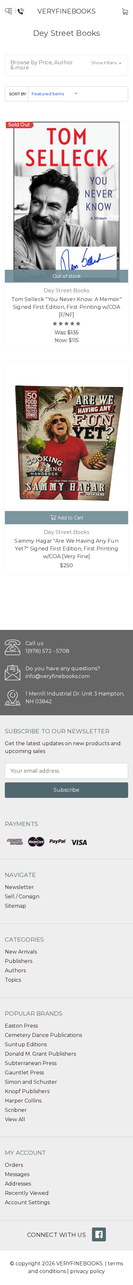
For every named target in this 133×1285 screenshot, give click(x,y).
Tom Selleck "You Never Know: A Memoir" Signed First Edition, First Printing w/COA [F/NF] (66, 307)
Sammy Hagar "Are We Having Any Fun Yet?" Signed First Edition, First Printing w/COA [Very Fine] (66, 548)
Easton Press (21, 1026)
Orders (14, 1165)
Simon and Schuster (31, 1082)
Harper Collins (23, 1101)
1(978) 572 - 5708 (47, 651)
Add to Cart (70, 518)
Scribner (16, 1110)
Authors (15, 970)
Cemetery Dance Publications (43, 1035)
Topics (13, 980)
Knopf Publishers (27, 1091)
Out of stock (67, 276)
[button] (66, 65)
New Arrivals (21, 952)
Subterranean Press (30, 1063)
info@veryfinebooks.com (58, 676)
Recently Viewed (27, 1193)
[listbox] (55, 94)
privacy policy (87, 1271)
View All (15, 1119)
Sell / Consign (22, 896)
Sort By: (18, 93)
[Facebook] (99, 1234)
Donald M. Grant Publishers (40, 1054)
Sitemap (15, 906)
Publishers (18, 961)
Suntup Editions (26, 1044)
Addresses (18, 1184)
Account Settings (27, 1202)
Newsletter (19, 887)
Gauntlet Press (24, 1073)
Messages (17, 1174)
